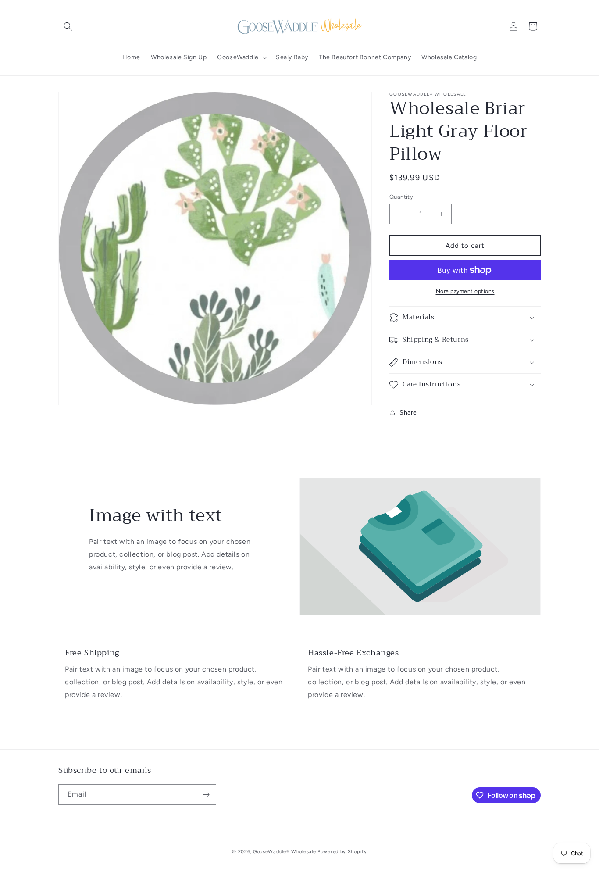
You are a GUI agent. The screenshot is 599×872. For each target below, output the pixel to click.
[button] (68, 26)
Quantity (401, 196)
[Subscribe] (206, 794)
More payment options (465, 291)
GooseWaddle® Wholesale (284, 851)
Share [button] (408, 412)
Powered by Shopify (342, 851)
